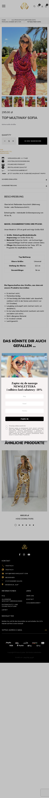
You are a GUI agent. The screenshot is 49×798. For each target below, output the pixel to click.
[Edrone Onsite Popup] (24, 399)
